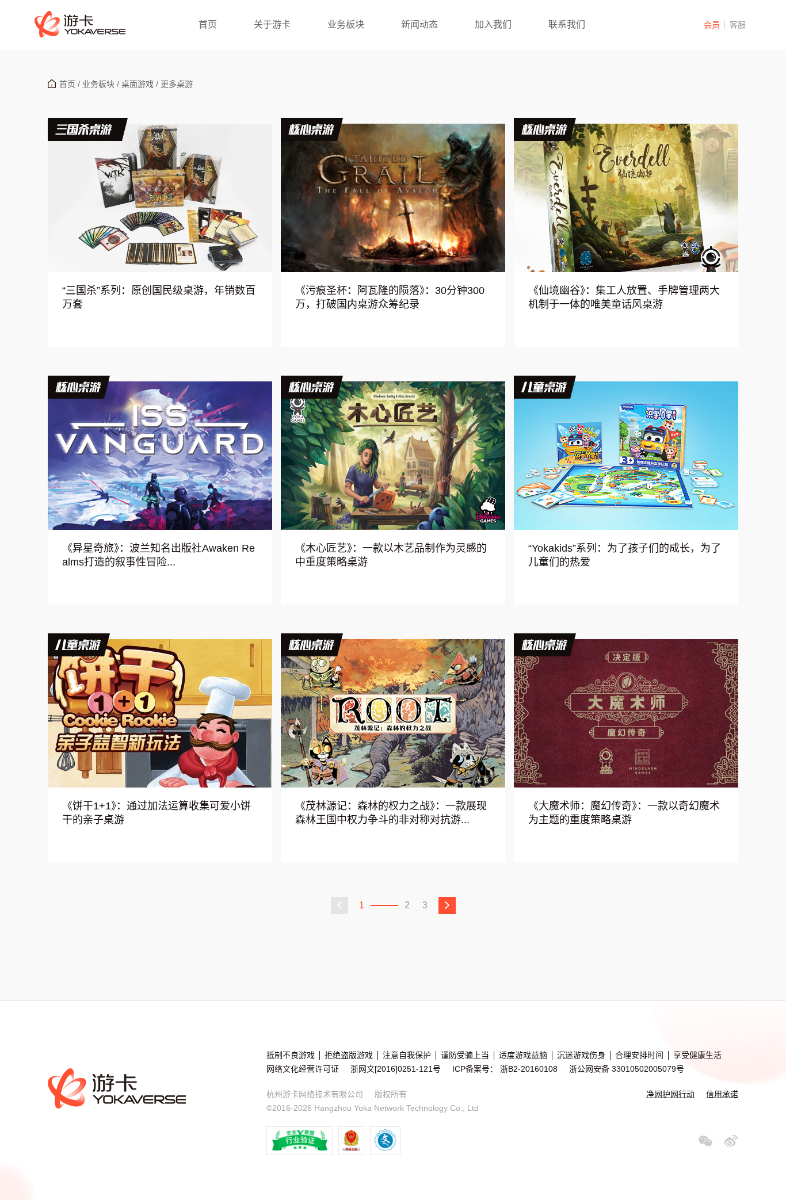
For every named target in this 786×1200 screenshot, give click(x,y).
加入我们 (493, 24)
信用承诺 (722, 1094)
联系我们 (566, 24)
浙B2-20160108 (528, 1068)
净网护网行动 (670, 1094)
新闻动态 (419, 24)
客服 (738, 24)
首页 (208, 24)
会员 (712, 24)
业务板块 (345, 24)
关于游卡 (272, 24)
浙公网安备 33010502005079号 (626, 1068)
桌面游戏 (137, 84)
